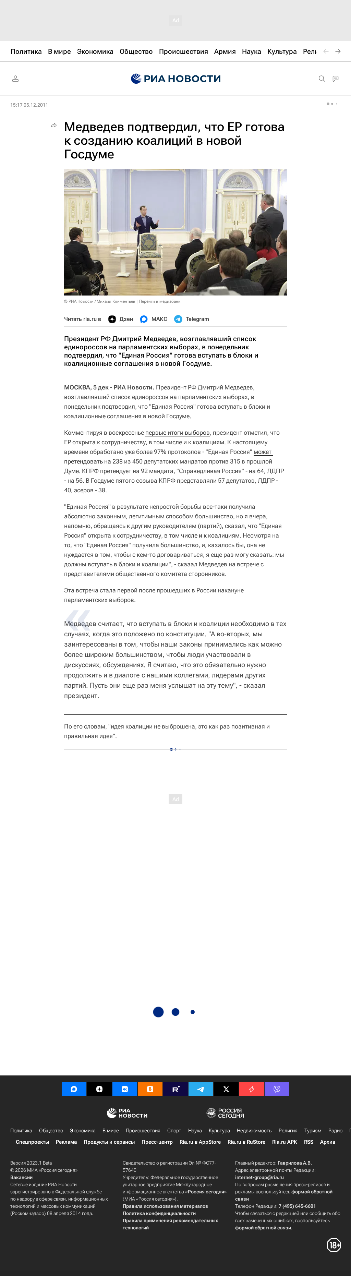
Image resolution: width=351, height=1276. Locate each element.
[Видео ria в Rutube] (175, 1089)
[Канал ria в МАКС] (74, 1089)
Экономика (83, 1131)
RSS (308, 1142)
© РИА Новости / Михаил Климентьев (99, 301)
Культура (219, 1131)
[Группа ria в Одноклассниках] (150, 1089)
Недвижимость (254, 1131)
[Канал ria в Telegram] (201, 1089)
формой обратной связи (263, 1227)
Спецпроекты (32, 1142)
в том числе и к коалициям (202, 535)
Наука (195, 1131)
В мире (110, 1131)
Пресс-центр (157, 1142)
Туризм (313, 1131)
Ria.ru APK (284, 1142)
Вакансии (21, 1177)
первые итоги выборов (177, 432)
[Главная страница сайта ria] (175, 79)
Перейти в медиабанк (159, 301)
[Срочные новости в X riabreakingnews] (251, 1089)
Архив (327, 1142)
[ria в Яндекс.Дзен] (99, 1089)
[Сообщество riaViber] (277, 1089)
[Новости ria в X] (226, 1089)
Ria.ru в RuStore (246, 1142)
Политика (21, 1131)
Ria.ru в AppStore (200, 1142)
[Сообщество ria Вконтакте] (124, 1089)
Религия (288, 1131)
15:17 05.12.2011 (29, 105)
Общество (51, 1131)
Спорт (174, 1131)
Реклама (66, 1142)
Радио (335, 1131)
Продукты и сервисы (109, 1142)
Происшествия (143, 1131)
